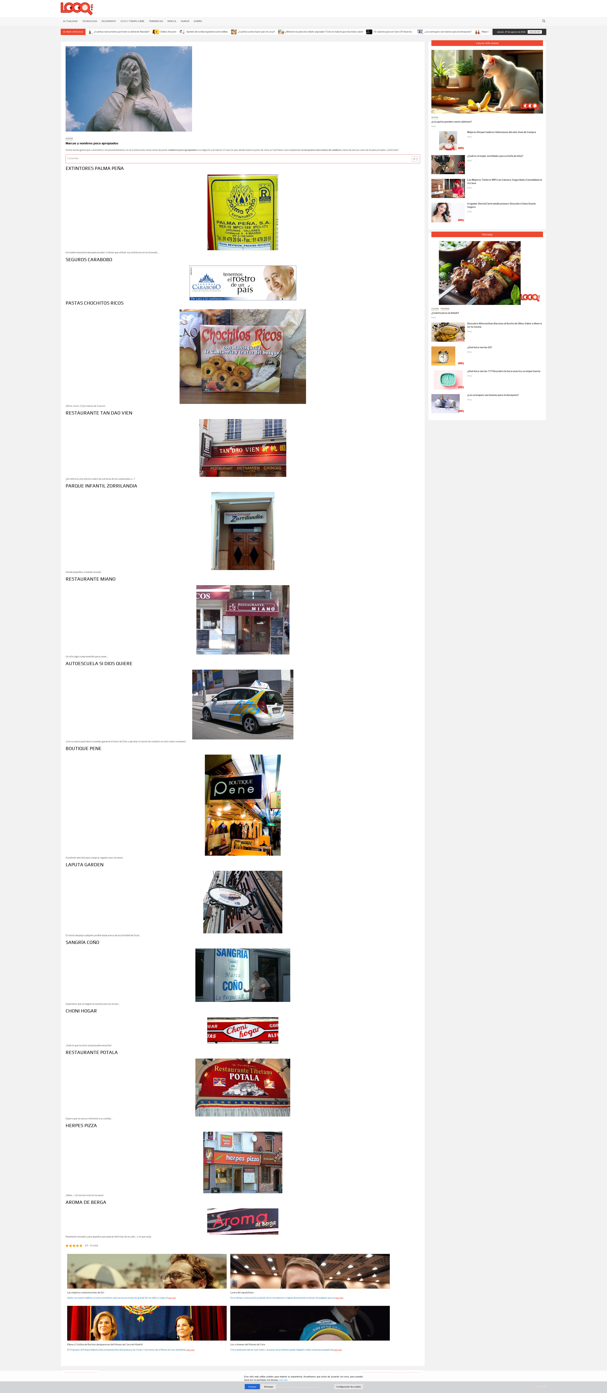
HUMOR (185, 21)
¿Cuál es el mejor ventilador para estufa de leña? (495, 156)
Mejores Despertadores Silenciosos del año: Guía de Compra (501, 132)
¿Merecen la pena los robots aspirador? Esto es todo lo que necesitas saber (216, 31)
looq (433, 126)
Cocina (435, 308)
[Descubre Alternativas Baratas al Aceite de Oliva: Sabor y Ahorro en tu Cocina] (448, 331)
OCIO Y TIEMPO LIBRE (132, 21)
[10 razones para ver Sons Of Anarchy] (261, 31)
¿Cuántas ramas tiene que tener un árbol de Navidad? (451, 31)
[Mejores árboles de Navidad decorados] (369, 31)
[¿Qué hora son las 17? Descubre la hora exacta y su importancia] (448, 379)
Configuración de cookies (348, 1386)
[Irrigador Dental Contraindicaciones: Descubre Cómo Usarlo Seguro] (448, 212)
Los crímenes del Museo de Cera (247, 1344)
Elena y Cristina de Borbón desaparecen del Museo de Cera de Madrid (105, 1344)
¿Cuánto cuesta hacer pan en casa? (148, 31)
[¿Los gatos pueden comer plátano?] (487, 81)
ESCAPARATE (109, 21)
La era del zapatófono (242, 1292)
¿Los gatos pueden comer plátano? (451, 121)
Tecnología (89, 21)
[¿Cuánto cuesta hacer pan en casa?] (125, 31)
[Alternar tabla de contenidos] (413, 159)
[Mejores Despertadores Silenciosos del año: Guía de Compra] (448, 140)
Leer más (172, 1298)
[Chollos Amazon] (485, 31)
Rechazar (268, 1386)
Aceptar (252, 1386)
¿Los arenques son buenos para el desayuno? (339, 31)
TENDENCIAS (156, 21)
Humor (69, 138)
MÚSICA (172, 21)
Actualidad (70, 21)
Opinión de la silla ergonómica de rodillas (99, 31)
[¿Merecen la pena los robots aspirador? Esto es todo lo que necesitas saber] (172, 31)
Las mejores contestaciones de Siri (85, 1292)
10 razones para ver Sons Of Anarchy (284, 31)
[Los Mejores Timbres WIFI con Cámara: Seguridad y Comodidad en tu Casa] (448, 188)
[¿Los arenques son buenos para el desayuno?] (312, 31)
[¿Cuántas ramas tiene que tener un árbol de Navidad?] (419, 31)
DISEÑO (198, 21)
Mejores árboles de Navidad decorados (393, 31)
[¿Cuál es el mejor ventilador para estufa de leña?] (448, 164)
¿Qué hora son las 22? (479, 347)
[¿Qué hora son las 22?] (448, 355)
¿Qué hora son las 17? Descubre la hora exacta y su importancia (503, 371)
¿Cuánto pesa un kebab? (445, 313)
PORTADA (445, 308)
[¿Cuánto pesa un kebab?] (487, 272)
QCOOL (434, 117)
